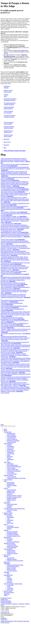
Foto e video (10, 589)
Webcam (9, 578)
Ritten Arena (10, 523)
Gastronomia (10, 526)
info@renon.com (5, 612)
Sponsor (9, 511)
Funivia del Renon (11, 436)
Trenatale (9, 540)
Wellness (9, 528)
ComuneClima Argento (13, 566)
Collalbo (9, 445)
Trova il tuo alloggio (9, 592)
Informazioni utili (8, 575)
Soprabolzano (10, 446)
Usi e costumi (10, 472)
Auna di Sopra (10, 453)
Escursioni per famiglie (13, 534)
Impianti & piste (11, 491)
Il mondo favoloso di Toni (13, 536)
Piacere (5, 524)
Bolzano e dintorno (8, 475)
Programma (10, 539)
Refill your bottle (11, 569)
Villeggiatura (10, 463)
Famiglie (6, 530)
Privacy (2, 605)
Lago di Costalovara (12, 439)
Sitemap (27, 603)
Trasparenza (21, 603)
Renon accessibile (11, 567)
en (3, 424)
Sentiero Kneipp (11, 550)
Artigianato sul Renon (12, 546)
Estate (5, 481)
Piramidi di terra (11, 433)
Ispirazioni (6, 572)
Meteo (8, 576)
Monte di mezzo (11, 450)
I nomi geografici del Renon (14, 466)
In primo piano (7, 432)
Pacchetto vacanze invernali (14, 497)
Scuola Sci (9, 494)
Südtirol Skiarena (11, 500)
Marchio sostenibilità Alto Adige (15, 565)
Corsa (8, 518)
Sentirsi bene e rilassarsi (13, 527)
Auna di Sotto (10, 447)
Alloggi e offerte (8, 591)
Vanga (8, 455)
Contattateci (10, 588)
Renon (5, 430)
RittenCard (6, 562)
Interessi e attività (8, 513)
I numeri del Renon (12, 474)
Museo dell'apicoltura (12, 465)
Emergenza (10, 579)
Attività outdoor (8, 514)
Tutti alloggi (7, 594)
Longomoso (10, 449)
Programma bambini (12, 533)
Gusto (8, 487)
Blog (8, 573)
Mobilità (9, 507)
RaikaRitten (4, 618)
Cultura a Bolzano (11, 476)
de (1, 424)
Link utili (9, 581)
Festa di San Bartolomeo (13, 541)
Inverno (6, 488)
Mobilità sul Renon (12, 559)
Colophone (14, 603)
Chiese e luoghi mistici (12, 469)
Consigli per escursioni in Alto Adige (16, 478)
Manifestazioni (7, 537)
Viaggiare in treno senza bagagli (15, 560)
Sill (8, 460)
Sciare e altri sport (11, 489)
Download (9, 582)
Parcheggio (10, 505)
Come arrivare (10, 557)
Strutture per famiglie (12, 531)
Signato (9, 458)
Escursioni (9, 515)
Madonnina (10, 456)
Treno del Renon (11, 434)
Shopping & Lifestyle (9, 543)
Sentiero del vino (11, 552)
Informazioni (7, 502)
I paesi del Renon (8, 443)
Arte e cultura (7, 462)
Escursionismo (10, 482)
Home (5, 429)
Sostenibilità (7, 563)
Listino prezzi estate (12, 504)
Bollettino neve (11, 492)
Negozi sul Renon (11, 544)
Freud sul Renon (11, 468)
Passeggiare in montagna (13, 440)
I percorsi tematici (11, 442)
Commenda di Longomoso (13, 471)
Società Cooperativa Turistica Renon (13, 583)
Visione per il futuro (12, 510)
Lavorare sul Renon (12, 570)
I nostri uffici (10, 585)
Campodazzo (10, 459)
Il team (8, 586)
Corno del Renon (11, 437)
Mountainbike (10, 517)
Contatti (3, 603)
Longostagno (10, 452)
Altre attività (10, 520)
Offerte (5, 595)
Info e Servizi (7, 554)
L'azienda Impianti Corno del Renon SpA (14, 508)
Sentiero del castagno (12, 553)
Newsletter (8, 603)
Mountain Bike (11, 484)
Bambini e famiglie (12, 485)
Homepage (6, 139)
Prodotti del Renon (11, 547)
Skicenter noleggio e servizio (14, 495)
